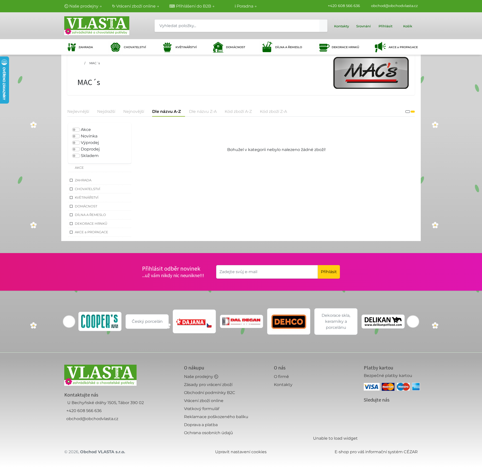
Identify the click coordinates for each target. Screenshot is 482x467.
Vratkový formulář (201, 408)
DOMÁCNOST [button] (86, 206)
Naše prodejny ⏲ (201, 376)
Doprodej (90, 149)
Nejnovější (133, 111)
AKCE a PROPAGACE (403, 47)
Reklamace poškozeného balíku (216, 416)
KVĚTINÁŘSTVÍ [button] (86, 197)
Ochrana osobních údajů (208, 432)
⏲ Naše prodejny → (83, 6)
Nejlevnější (78, 111)
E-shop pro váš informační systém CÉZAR (376, 451)
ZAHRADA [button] (83, 180)
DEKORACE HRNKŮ (345, 47)
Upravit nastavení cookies (241, 451)
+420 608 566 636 (344, 6)
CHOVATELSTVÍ (135, 47)
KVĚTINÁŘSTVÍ (186, 47)
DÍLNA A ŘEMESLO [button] (90, 215)
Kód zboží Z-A (273, 111)
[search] (323, 26)
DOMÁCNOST (235, 47)
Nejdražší (106, 111)
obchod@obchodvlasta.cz (394, 6)
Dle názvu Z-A (203, 111)
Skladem (90, 155)
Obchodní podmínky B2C (209, 392)
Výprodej (90, 142)
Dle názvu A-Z (166, 111)
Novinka (89, 136)
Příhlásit (329, 271)
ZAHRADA (86, 47)
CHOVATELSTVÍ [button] (87, 189)
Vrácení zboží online (203, 400)
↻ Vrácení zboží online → (135, 6)
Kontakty (283, 384)
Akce (86, 129)
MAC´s (94, 63)
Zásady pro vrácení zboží (208, 384)
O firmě (281, 376)
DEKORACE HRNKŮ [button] (91, 223)
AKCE (79, 168)
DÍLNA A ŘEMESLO (288, 47)
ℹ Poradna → (246, 6)
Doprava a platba (201, 424)
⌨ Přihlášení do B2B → (192, 6)
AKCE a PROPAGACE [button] (91, 232)
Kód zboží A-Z (238, 111)
